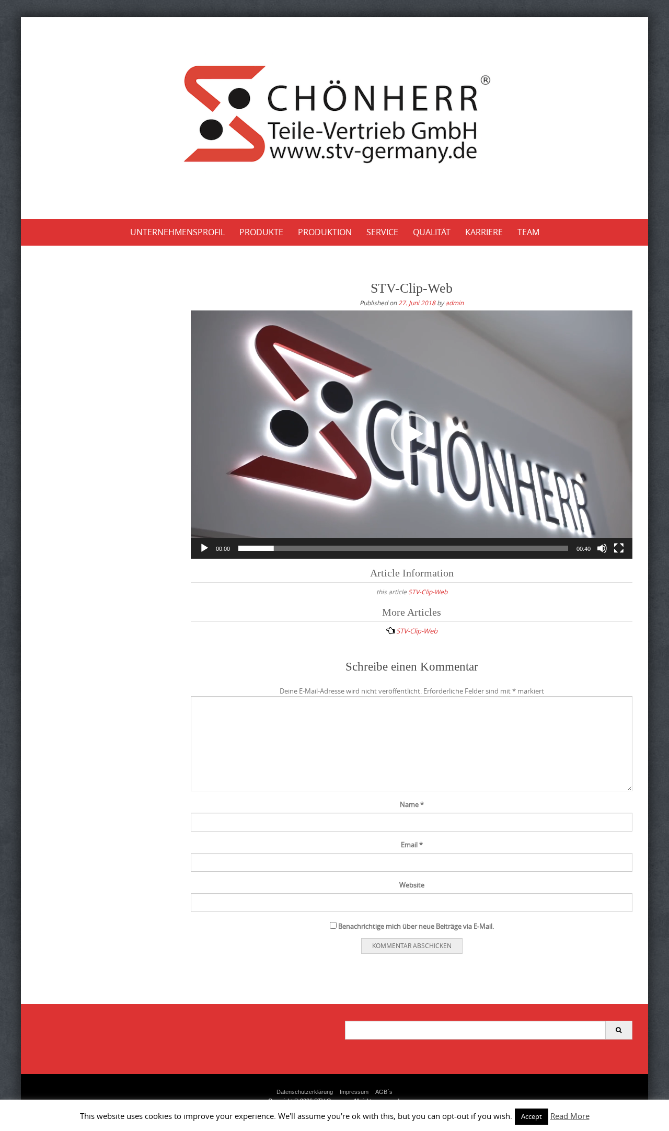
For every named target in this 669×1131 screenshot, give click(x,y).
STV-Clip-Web (427, 591)
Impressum (354, 1092)
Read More (570, 1116)
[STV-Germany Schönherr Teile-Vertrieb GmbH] (334, 116)
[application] (411, 434)
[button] (412, 434)
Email (412, 844)
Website (411, 885)
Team (528, 232)
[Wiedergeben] (204, 548)
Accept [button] (531, 1116)
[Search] (618, 1030)
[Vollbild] (619, 548)
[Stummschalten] (602, 548)
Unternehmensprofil (177, 232)
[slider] (403, 548)
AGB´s (384, 1092)
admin (454, 302)
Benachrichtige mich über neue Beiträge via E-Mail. (416, 926)
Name (412, 804)
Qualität (432, 232)
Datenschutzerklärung (304, 1092)
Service (382, 232)
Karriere (484, 232)
